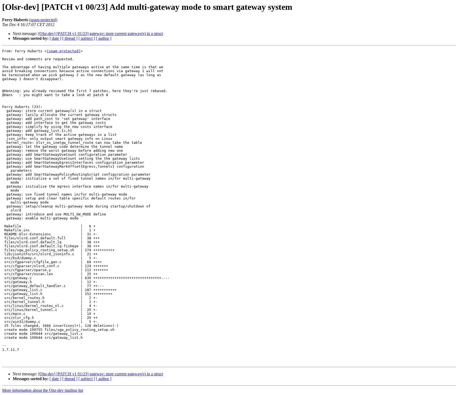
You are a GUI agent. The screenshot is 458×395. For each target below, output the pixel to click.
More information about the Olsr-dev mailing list (42, 390)
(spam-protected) (43, 20)
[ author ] (103, 38)
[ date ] (55, 38)
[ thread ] (69, 38)
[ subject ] (86, 38)
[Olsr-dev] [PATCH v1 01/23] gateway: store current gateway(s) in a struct (100, 33)
